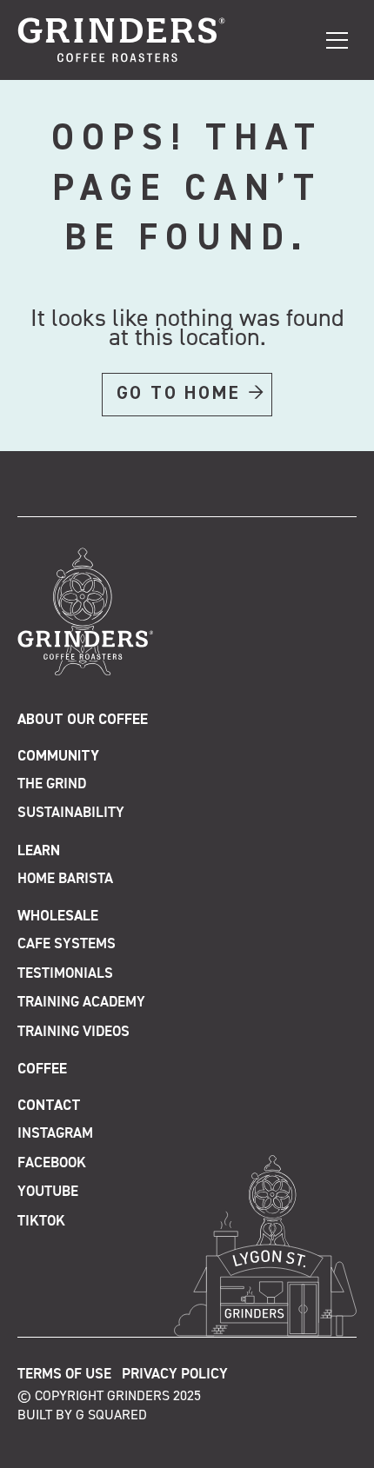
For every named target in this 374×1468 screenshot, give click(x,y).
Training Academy (81, 1002)
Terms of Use (64, 1374)
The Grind (51, 784)
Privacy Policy (175, 1374)
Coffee (42, 1069)
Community (58, 756)
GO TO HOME (179, 393)
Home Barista (65, 879)
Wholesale (57, 916)
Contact (49, 1106)
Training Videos (73, 1032)
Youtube (47, 1192)
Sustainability (70, 813)
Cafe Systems (66, 944)
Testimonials (65, 973)
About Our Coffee (82, 720)
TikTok (41, 1221)
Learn (38, 851)
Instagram (55, 1133)
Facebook (51, 1163)
